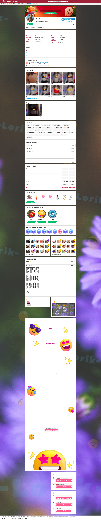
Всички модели (3, 3)
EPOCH (21, 516)
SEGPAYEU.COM (25, 516)
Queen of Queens (43, 62)
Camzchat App (34, 3)
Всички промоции (21, 3)
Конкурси (28, 3)
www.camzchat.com (14, 516)
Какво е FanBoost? (71, 21)
